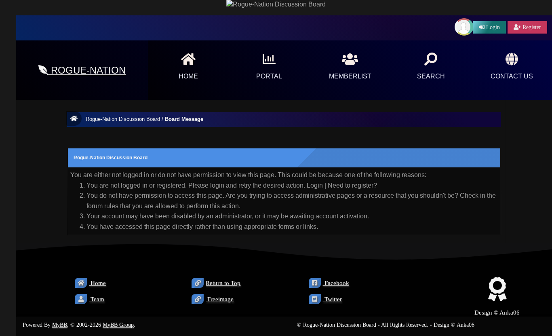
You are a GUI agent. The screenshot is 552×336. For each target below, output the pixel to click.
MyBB (59, 325)
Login (315, 185)
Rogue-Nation (87, 70)
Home (97, 283)
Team (96, 299)
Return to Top (223, 283)
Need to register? (352, 185)
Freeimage (220, 299)
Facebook (336, 283)
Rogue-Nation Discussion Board (123, 119)
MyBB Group (118, 325)
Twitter (332, 299)
